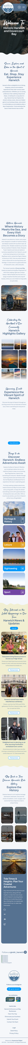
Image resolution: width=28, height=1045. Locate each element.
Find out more (15, 670)
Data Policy (14, 1030)
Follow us (13, 952)
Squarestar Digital (17, 1040)
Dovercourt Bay (21, 815)
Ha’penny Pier (7, 833)
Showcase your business (12, 1016)
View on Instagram (6, 962)
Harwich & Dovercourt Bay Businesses (12, 1010)
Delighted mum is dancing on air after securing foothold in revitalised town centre (14, 744)
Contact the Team (12, 1022)
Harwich (7, 815)
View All (14, 628)
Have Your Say (12, 1014)
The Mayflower (20, 833)
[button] (14, 955)
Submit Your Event (12, 1019)
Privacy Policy (14, 1033)
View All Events (14, 443)
